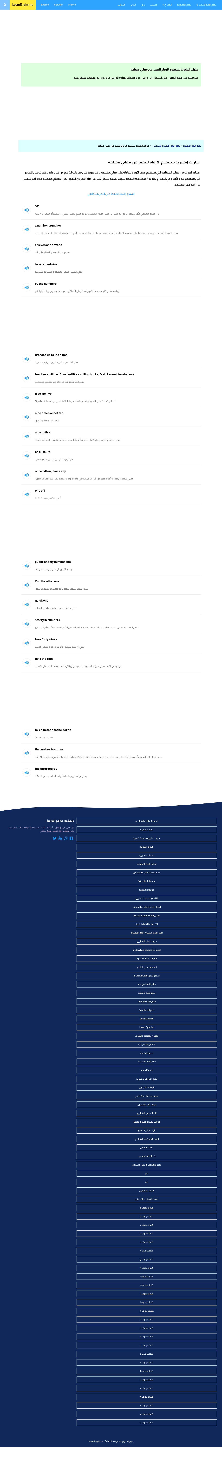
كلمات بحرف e (146, 1242)
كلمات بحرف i (146, 1276)
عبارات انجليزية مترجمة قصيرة (147, 838)
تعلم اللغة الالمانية (146, 993)
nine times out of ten (49, 413)
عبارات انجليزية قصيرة (147, 1130)
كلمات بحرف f (146, 1250)
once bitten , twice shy (50, 471)
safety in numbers (47, 620)
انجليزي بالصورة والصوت (146, 1036)
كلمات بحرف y (146, 1414)
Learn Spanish (146, 1027)
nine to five (42, 432)
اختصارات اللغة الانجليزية (147, 924)
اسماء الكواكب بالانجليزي (146, 1199)
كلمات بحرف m (147, 1311)
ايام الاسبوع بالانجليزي (147, 1113)
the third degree (46, 768)
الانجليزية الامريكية (146, 1044)
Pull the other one (47, 581)
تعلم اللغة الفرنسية (146, 984)
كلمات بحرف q (146, 1345)
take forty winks (46, 639)
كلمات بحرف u (146, 1379)
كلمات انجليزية (146, 846)
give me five (43, 393)
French (72, 4)
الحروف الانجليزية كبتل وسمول (146, 1164)
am (146, 1182)
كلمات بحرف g (146, 1259)
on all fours (42, 452)
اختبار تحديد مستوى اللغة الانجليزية (147, 932)
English (45, 4)
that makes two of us (49, 749)
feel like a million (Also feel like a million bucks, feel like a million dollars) (84, 374)
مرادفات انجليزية (146, 889)
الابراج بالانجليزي (146, 1190)
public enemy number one (53, 561)
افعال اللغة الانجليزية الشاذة (146, 915)
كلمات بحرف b (146, 1216)
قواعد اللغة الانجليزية (147, 864)
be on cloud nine (46, 264)
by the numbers (46, 283)
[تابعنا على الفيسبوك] (71, 839)
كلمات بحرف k (146, 1293)
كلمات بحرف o (146, 1328)
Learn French (146, 1070)
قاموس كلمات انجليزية (146, 958)
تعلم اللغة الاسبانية (147, 1001)
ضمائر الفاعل (146, 1147)
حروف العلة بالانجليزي (147, 941)
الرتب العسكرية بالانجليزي (147, 1139)
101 (37, 206)
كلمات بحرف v (146, 1388)
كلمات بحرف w (147, 1396)
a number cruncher (48, 225)
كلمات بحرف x (146, 1405)
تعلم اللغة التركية (147, 1010)
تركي (143, 4)
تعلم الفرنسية (146, 1053)
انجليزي (168, 4)
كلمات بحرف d (146, 1233)
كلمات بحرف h (146, 1268)
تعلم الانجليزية (184, 4)
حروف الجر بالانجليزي (146, 1104)
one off (40, 490)
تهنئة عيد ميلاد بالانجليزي (146, 1096)
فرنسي (153, 4)
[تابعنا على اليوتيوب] (60, 839)
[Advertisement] (111, 35)
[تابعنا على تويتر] (54, 839)
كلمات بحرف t (146, 1371)
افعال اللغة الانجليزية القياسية (147, 907)
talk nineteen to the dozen (53, 730)
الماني (133, 4)
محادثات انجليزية (146, 855)
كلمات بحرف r (146, 1353)
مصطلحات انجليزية (147, 881)
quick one (41, 600)
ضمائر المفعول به (147, 1156)
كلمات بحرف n (146, 1319)
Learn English (147, 1018)
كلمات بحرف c (146, 1225)
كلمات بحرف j (146, 1285)
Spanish (58, 4)
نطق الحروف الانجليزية (146, 1078)
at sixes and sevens (48, 245)
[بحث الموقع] (5, 5)
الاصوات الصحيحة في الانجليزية (146, 950)
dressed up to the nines (51, 355)
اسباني (121, 4)
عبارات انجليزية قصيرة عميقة (146, 1121)
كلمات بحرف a (146, 1207)
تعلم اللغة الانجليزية (206, 4)
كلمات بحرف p (146, 1336)
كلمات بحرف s (146, 1362)
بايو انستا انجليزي (147, 1087)
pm (146, 1173)
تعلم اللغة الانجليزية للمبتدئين (166, 145)
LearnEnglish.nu (22, 4)
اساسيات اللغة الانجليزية (146, 821)
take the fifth (44, 658)
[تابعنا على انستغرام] (65, 839)
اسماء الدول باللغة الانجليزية (146, 975)
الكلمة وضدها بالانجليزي (146, 898)
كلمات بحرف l (146, 1302)
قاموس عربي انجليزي (147, 967)
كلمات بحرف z (146, 1422)
